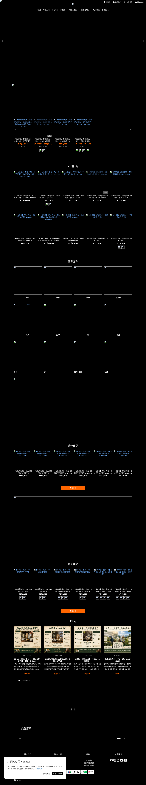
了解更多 (38, 768)
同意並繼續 (57, 773)
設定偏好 (46, 773)
